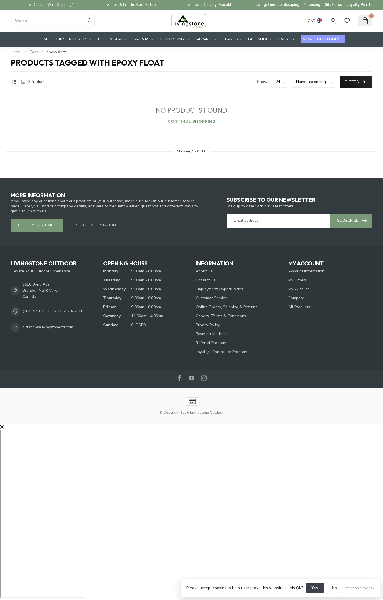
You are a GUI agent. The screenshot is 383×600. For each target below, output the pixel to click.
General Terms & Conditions (221, 316)
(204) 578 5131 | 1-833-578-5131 (52, 311)
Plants (230, 39)
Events (286, 39)
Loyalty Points (359, 4)
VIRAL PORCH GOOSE (323, 39)
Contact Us (206, 280)
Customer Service (211, 298)
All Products (299, 307)
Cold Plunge (173, 39)
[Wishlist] (347, 20)
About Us (204, 271)
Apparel (204, 39)
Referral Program (211, 343)
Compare (296, 298)
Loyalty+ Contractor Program (221, 352)
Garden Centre (72, 39)
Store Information (96, 225)
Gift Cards (333, 4)
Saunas (141, 39)
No (334, 587)
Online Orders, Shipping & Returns (226, 307)
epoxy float (56, 52)
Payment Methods (212, 334)
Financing (312, 4)
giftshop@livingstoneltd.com (47, 327)
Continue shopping (192, 121)
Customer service (37, 225)
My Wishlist (298, 289)
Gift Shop (258, 39)
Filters (352, 82)
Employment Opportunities (219, 289)
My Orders (297, 280)
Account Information (306, 271)
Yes (315, 587)
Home (43, 39)
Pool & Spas (110, 39)
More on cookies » (360, 587)
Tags (33, 52)
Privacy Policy (208, 325)
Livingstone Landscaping (277, 4)
